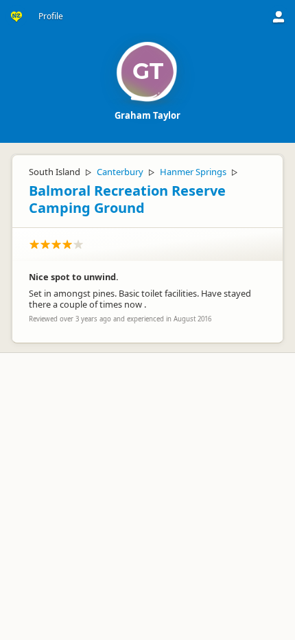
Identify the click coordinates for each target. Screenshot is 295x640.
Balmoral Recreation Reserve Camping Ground (127, 199)
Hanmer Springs (193, 171)
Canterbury (120, 171)
